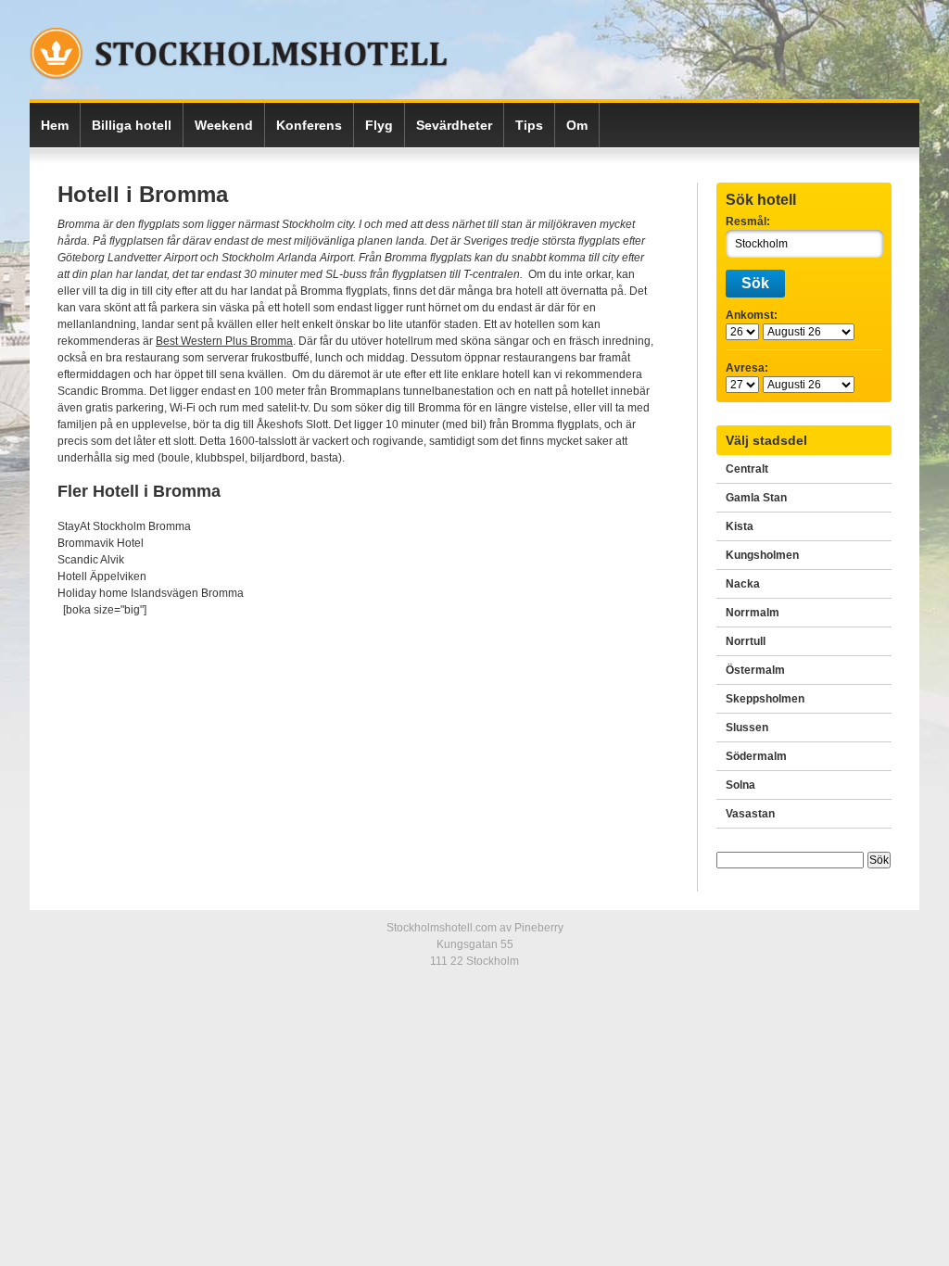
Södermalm (756, 756)
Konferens (309, 125)
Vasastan (750, 813)
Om (577, 125)
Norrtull (746, 641)
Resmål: (748, 221)
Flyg (379, 125)
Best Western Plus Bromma (224, 341)
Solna (740, 785)
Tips (529, 125)
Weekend (224, 125)
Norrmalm (752, 612)
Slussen (747, 727)
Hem (55, 125)
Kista (739, 526)
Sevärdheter (454, 125)
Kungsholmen (762, 555)
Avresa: (747, 367)
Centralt (747, 468)
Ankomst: (752, 315)
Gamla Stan (756, 497)
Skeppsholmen (765, 698)
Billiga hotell (131, 125)
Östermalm (755, 670)
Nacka (743, 583)
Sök (755, 283)
